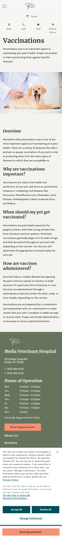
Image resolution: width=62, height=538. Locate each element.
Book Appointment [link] (30, 531)
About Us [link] (11, 435)
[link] (31, 6)
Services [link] (11, 442)
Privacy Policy (11, 480)
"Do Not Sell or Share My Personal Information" (16, 497)
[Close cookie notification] (57, 452)
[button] (4, 6)
